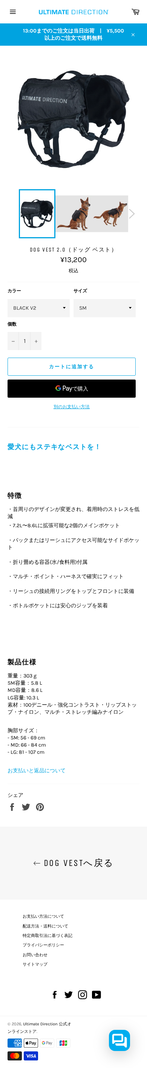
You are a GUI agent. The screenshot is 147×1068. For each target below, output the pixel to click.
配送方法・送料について (45, 926)
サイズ (80, 290)
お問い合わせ (35, 954)
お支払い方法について (43, 916)
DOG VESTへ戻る (77, 863)
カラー (14, 290)
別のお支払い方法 (72, 406)
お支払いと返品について (37, 770)
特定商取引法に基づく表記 (47, 935)
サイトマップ (35, 964)
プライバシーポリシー (43, 945)
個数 (12, 324)
